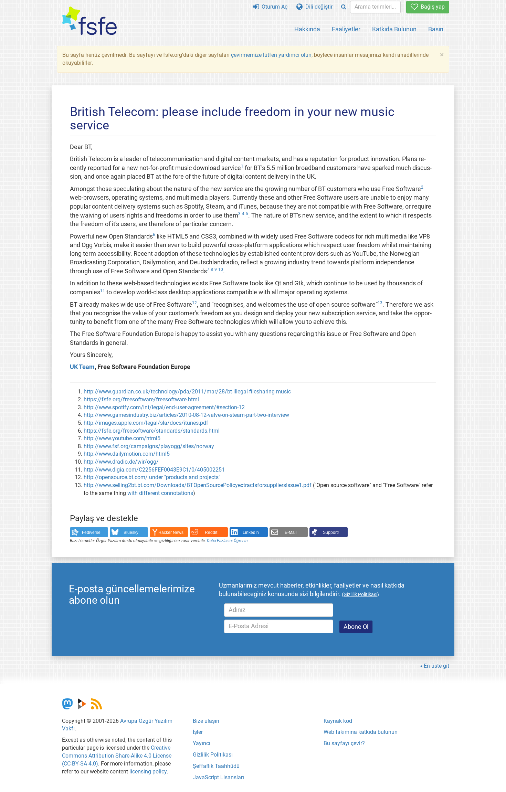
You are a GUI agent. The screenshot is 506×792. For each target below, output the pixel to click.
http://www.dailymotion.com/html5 (127, 454)
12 (194, 302)
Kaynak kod (338, 721)
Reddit (211, 532)
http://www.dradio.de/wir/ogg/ (121, 461)
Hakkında (307, 29)
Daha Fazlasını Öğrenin (227, 540)
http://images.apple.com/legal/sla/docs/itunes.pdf (146, 423)
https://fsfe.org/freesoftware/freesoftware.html (141, 399)
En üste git (436, 666)
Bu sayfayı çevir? (344, 743)
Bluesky (131, 532)
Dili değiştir (318, 6)
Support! (331, 532)
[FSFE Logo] (89, 21)
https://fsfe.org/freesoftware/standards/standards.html (152, 430)
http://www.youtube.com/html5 (122, 438)
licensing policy (148, 771)
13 (380, 302)
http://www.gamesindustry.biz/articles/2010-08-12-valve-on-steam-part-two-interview (186, 415)
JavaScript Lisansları (218, 777)
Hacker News (170, 532)
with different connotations (160, 493)
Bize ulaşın (206, 721)
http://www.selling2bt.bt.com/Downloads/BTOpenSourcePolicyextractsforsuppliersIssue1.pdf (198, 485)
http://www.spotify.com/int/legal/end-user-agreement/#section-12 (164, 407)
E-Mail (291, 532)
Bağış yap (431, 6)
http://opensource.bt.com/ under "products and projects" (152, 477)
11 (102, 290)
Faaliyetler (346, 29)
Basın (435, 29)
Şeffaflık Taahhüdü (216, 766)
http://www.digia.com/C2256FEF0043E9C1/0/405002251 (154, 469)
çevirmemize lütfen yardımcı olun (271, 55)
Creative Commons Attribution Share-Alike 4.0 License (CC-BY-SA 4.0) (116, 756)
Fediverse (91, 532)
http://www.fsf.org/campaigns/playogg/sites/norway (149, 446)
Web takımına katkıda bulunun (361, 732)
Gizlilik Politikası (213, 754)
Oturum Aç (273, 6)
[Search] (343, 7)
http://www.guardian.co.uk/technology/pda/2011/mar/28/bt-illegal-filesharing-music (187, 391)
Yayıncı (201, 743)
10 (220, 269)
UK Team (82, 366)
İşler (198, 732)
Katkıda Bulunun (394, 29)
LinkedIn (251, 532)
